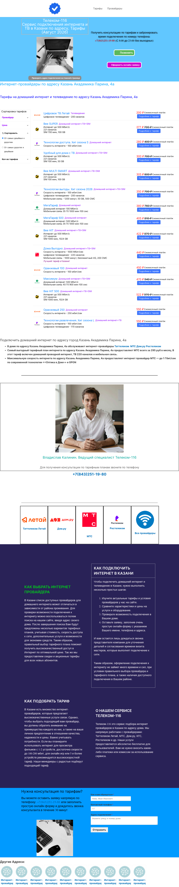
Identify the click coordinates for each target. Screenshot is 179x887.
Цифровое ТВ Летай (56, 113)
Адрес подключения (101, 814)
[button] (54, 589)
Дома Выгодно (53, 248)
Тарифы (97, 8)
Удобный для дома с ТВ (59, 152)
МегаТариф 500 (53, 217)
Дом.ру (140, 346)
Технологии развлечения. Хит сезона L (68, 320)
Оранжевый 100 (53, 268)
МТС (133, 346)
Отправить (99, 829)
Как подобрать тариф (47, 701)
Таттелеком (121, 346)
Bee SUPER (50, 123)
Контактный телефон (102, 804)
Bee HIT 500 (51, 291)
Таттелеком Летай (34, 528)
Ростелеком (153, 346)
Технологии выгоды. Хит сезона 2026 (68, 189)
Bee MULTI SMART (55, 171)
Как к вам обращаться (102, 794)
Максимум (50, 278)
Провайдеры (114, 8)
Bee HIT (48, 230)
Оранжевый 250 (54, 309)
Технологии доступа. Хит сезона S (65, 142)
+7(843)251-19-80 (105, 40)
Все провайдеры (145, 533)
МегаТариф (50, 205)
